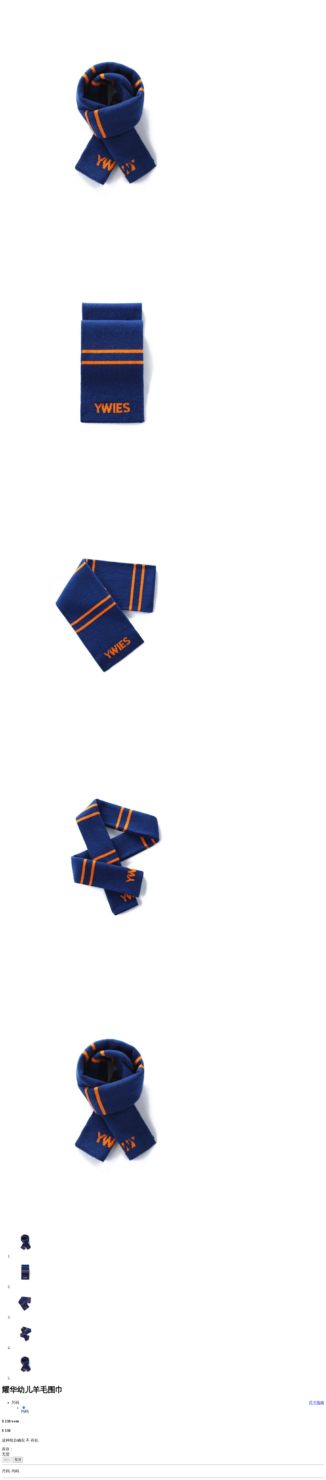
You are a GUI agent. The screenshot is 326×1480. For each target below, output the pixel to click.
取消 (18, 1459)
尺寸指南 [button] (316, 1403)
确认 (7, 1459)
